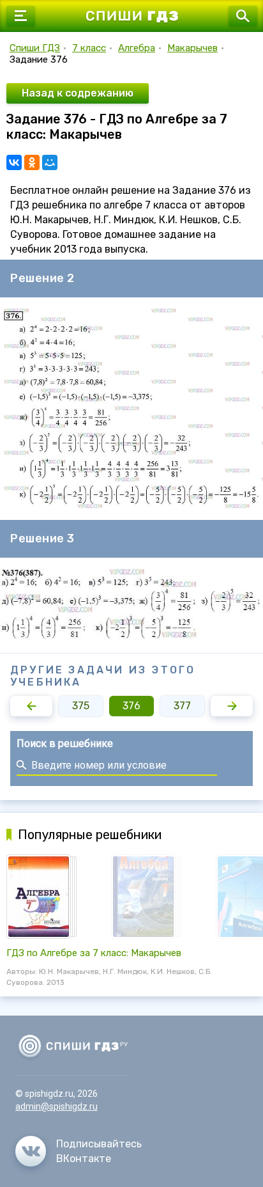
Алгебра (136, 48)
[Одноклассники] (32, 162)
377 (182, 706)
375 (80, 706)
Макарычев (192, 48)
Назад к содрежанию (77, 93)
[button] (31, 706)
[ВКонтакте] (14, 162)
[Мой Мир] (49, 162)
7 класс (89, 48)
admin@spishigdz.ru (56, 1106)
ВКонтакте (83, 1158)
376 (131, 706)
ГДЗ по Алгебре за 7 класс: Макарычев (93, 953)
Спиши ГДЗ (35, 48)
